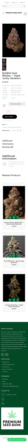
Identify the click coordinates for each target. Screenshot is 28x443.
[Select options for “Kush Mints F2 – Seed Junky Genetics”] (14, 256)
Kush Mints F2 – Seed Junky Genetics (14, 261)
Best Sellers (5, 379)
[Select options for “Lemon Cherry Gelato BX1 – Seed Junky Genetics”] (14, 217)
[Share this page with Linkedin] (20, 130)
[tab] (14, 142)
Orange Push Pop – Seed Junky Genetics (14, 305)
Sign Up (15, 2)
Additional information (8, 142)
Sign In (8, 2)
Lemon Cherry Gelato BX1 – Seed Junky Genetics (14, 223)
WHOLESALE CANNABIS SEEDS (10, 386)
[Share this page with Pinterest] (17, 130)
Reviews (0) (7, 147)
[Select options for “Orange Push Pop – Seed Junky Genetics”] (14, 300)
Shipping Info (5, 362)
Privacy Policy (5, 367)
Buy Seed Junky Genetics (15, 127)
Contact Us (5, 371)
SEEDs (3, 381)
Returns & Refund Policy (8, 364)
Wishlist (23, 2)
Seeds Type (4, 105)
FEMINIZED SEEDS (7, 384)
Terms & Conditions (7, 369)
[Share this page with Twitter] (14, 130)
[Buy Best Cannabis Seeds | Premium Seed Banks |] (12, 12)
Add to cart (9, 116)
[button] (7, 121)
